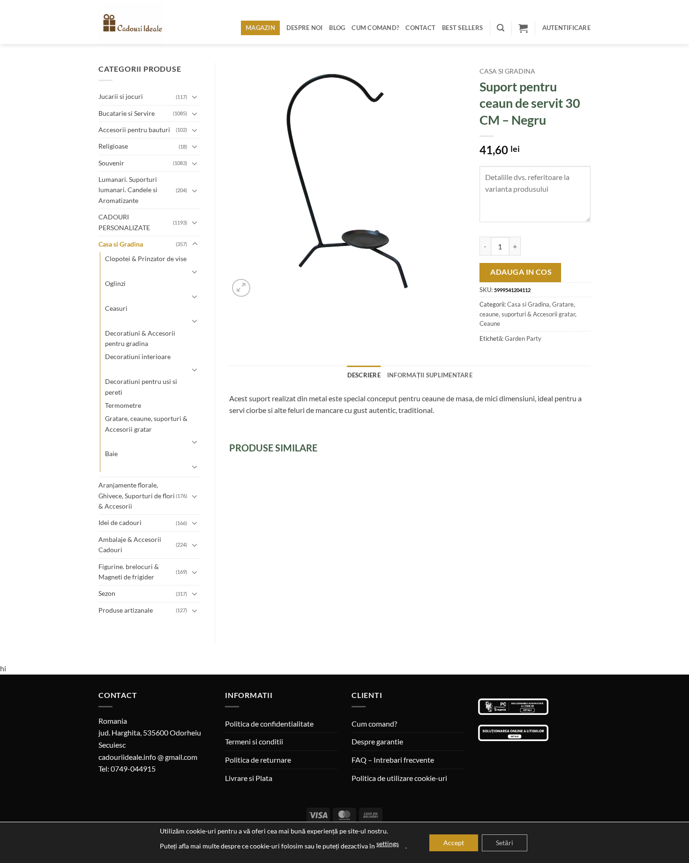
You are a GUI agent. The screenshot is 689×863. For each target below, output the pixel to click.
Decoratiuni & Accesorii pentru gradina (140, 338)
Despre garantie (377, 741)
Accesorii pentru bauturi (134, 130)
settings (387, 844)
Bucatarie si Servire (126, 113)
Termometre (123, 405)
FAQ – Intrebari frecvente (393, 759)
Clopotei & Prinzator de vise (146, 259)
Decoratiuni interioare (138, 356)
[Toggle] (195, 96)
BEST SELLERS (462, 27)
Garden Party (523, 338)
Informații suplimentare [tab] (429, 375)
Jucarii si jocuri (120, 96)
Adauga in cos (521, 272)
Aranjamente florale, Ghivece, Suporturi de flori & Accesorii (136, 495)
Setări (504, 843)
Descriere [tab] (364, 375)
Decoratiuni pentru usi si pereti (141, 386)
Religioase (113, 146)
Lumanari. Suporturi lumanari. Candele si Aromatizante (127, 189)
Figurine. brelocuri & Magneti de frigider (128, 572)
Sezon (106, 593)
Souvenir (111, 163)
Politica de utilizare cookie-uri (399, 777)
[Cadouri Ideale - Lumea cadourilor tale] (137, 24)
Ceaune (489, 323)
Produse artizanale (125, 610)
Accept (453, 843)
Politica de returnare (258, 759)
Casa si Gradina (120, 244)
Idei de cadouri (120, 522)
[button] (500, 28)
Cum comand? (375, 27)
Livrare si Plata (248, 777)
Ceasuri (116, 308)
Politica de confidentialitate (269, 723)
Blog (337, 27)
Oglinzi (115, 283)
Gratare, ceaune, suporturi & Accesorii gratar (146, 423)
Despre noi (304, 27)
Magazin (260, 27)
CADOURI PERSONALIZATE (124, 222)
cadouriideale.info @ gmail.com (147, 756)
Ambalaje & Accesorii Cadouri (129, 544)
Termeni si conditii (254, 741)
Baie (111, 454)
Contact (420, 27)
